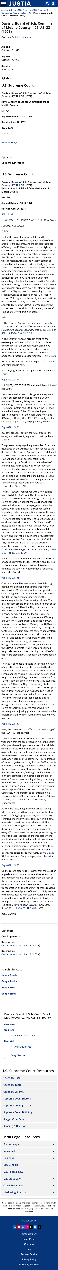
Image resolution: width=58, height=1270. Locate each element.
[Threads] (31, 1227)
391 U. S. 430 (15, 908)
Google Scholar (9, 975)
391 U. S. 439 (29, 908)
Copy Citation (18, 1055)
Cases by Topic (12, 1084)
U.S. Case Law (25, 10)
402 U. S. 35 (26, 333)
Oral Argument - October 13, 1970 (19, 945)
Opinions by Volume (10, 13)
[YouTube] (19, 1227)
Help (29, 1249)
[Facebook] (23, 1227)
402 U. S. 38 (50, 355)
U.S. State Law (12, 1178)
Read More (7, 142)
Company (29, 1244)
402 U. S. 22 (48, 852)
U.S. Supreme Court (42, 10)
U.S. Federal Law (13, 1171)
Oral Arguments (10, 936)
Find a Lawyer (11, 1144)
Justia (4, 10)
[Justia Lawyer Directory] (43, 1227)
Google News (8, 993)
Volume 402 (26, 13)
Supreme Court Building (17, 1112)
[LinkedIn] (14, 1227)
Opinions (17, 37)
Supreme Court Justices (17, 1105)
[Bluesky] (35, 1227)
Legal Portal (29, 1239)
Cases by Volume (13, 1091)
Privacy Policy (29, 1259)
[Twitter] (39, 1227)
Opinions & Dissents (12, 162)
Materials (27, 37)
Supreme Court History (17, 1098)
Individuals (9, 1151)
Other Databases (13, 1185)
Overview (6, 37)
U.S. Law (12, 10)
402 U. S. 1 (47, 329)
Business (8, 1158)
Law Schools (10, 1164)
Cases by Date (11, 1078)
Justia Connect (29, 1234)
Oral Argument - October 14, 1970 (19, 954)
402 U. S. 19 (7, 333)
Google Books (9, 981)
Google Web (8, 987)
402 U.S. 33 (17, 185)
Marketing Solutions (15, 1192)
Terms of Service (29, 1254)
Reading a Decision (14, 1126)
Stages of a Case (13, 1119)
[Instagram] (27, 1227)
